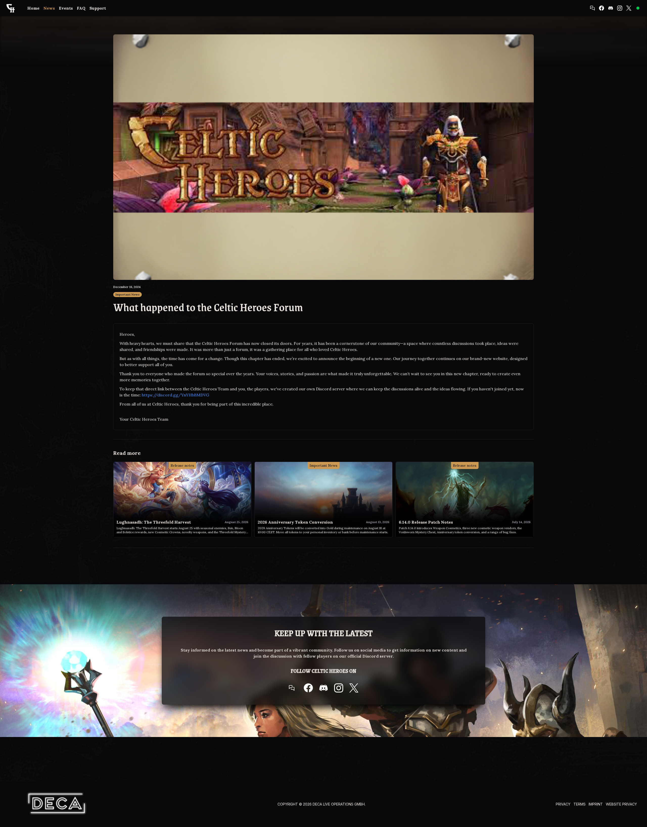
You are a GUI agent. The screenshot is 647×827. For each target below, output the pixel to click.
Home (33, 8)
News (49, 8)
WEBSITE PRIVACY (621, 804)
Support (97, 8)
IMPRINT (596, 804)
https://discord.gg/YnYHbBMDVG (175, 394)
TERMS (579, 804)
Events (66, 8)
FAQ (81, 8)
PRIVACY (563, 804)
